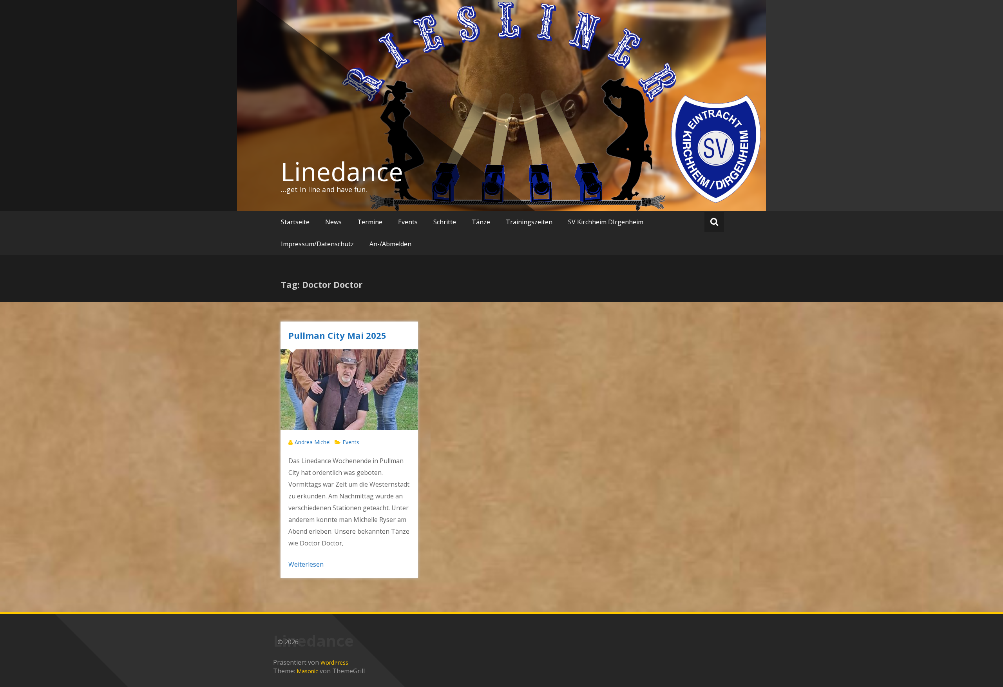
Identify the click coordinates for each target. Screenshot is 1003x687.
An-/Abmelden (390, 244)
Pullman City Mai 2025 (337, 335)
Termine (369, 222)
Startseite (295, 222)
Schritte (444, 222)
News (333, 222)
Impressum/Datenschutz (317, 244)
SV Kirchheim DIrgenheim (605, 222)
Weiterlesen (306, 564)
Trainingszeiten (529, 222)
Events (408, 222)
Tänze (481, 222)
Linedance (342, 171)
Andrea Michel (313, 442)
